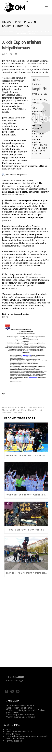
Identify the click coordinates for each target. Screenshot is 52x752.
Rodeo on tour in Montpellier (26, 530)
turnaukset (17, 413)
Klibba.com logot (16, 680)
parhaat (38, 410)
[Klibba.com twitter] (12, 691)
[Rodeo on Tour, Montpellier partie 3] (26, 437)
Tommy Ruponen (13, 740)
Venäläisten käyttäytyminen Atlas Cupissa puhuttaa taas (25, 711)
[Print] (17, 54)
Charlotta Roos (12, 734)
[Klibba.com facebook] (6, 691)
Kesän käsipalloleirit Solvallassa (21, 714)
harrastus (12, 407)
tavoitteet (6, 413)
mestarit (17, 410)
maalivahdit (7, 410)
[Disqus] (26, 626)
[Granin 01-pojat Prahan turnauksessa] (26, 553)
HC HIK (20, 407)
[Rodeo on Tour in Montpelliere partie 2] (26, 476)
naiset (31, 410)
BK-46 (21, 32)
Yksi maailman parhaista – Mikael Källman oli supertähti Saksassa (26, 737)
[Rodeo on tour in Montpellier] (26, 514)
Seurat (13, 32)
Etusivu (8, 729)
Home (5, 32)
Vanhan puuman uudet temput (20, 717)
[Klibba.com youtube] (17, 691)
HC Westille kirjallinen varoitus (20, 705)
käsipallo (28, 407)
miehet (24, 410)
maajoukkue (38, 407)
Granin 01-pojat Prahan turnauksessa (27, 573)
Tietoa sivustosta (16, 676)
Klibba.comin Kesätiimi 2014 (18, 731)
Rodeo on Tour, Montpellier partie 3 (27, 455)
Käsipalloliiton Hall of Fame (19, 707)
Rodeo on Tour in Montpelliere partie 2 (27, 495)
